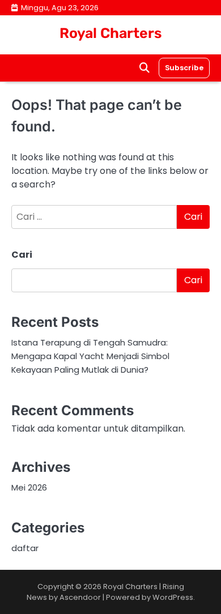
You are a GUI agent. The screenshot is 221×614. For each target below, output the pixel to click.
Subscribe (184, 68)
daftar (25, 548)
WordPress (172, 597)
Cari (21, 254)
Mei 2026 (29, 487)
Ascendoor (80, 597)
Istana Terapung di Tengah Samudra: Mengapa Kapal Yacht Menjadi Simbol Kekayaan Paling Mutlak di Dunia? (90, 356)
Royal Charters (111, 33)
